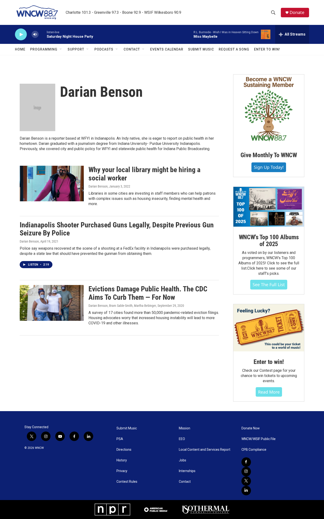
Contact (132, 49)
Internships (187, 471)
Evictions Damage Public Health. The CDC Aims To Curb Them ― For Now (147, 293)
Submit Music (201, 49)
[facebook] (246, 462)
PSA (119, 439)
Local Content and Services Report (204, 449)
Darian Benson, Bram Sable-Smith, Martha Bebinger (122, 306)
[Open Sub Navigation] (61, 49)
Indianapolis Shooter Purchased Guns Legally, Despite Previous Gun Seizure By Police (117, 229)
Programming (43, 49)
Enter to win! (269, 361)
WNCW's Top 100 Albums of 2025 (269, 241)
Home (20, 49)
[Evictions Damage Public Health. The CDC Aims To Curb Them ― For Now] (52, 303)
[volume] (35, 34)
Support (76, 49)
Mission (184, 428)
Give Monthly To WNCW (269, 155)
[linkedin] (246, 490)
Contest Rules (126, 481)
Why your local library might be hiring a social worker (144, 173)
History (121, 460)
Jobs (182, 460)
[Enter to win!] (268, 327)
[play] (21, 34)
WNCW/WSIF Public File (258, 439)
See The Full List (269, 284)
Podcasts (103, 49)
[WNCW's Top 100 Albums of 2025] (268, 207)
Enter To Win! (267, 49)
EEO (182, 439)
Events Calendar (166, 49)
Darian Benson (98, 186)
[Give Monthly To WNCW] (268, 109)
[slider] (42, 34)
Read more (269, 392)
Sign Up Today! (269, 167)
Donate (297, 12)
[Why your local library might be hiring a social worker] (52, 183)
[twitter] (246, 481)
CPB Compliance (253, 449)
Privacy (121, 471)
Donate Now (250, 428)
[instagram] (246, 471)
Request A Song (234, 49)
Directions (123, 449)
